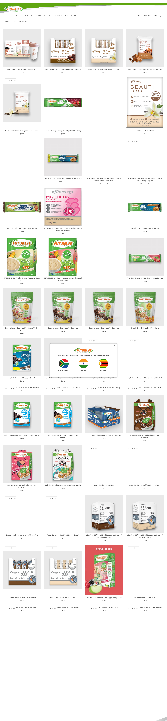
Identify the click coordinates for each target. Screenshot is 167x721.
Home (7, 21)
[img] (156, 15)
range (14, 21)
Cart (139, 15)
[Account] (161, 16)
